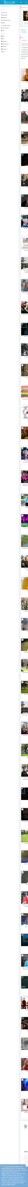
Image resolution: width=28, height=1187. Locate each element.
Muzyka (4, 46)
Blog (3, 22)
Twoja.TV (4, 12)
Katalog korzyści (6, 20)
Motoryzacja (5, 44)
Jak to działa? (5, 28)
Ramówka (4, 15)
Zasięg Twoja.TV (6, 25)
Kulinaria (4, 41)
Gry (3, 38)
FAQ (3, 30)
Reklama (4, 17)
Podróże (4, 49)
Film (3, 36)
